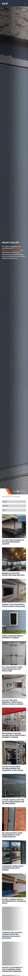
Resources (8, 496)
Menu (24, 4)
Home (3, 496)
